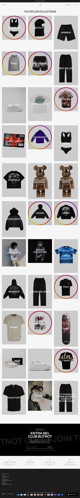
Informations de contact (5, 477)
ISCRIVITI (51, 447)
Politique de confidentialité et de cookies (7, 480)
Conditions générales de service (7, 484)
